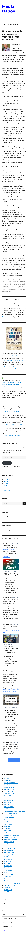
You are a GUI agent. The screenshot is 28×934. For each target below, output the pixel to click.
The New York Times (10, 367)
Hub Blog (6, 820)
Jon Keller (7, 833)
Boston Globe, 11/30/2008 (12, 435)
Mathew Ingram (9, 841)
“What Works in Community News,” (13, 360)
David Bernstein (9, 804)
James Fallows (8, 824)
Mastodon (7, 486)
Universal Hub (8, 889)
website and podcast (15, 356)
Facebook (7, 479)
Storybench (7, 876)
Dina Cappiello (6, 286)
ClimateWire (5, 284)
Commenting (6, 911)
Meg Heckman (8, 850)
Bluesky (6, 481)
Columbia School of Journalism (17, 284)
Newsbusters (8, 859)
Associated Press (6, 283)
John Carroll (7, 831)
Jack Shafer (7, 822)
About (4, 903)
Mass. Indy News (7, 922)
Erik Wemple (8, 809)
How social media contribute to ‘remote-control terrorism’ (12, 35)
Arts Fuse (6, 778)
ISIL (6, 288)
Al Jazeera (22, 281)
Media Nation (8, 8)
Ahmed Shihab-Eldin (14, 281)
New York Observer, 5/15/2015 (13, 424)
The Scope (7, 879)
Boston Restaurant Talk (11, 782)
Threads (6, 483)
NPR (24, 289)
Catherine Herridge (21, 283)
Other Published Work (9, 918)
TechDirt (6, 881)
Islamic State (13, 288)
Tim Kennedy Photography (12, 883)
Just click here (6, 317)
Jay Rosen (7, 826)
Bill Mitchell (7, 780)
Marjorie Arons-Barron (11, 839)
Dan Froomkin (8, 800)
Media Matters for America (12, 848)
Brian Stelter (8, 785)
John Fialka (20, 288)
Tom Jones (7, 887)
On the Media (8, 865)
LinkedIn (6, 488)
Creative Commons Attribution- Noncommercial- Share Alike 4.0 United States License (12, 385)
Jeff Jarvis (7, 828)
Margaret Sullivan (9, 837)
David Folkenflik (9, 806)
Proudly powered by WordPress (18, 931)
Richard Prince (8, 874)
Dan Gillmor (7, 802)
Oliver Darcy (7, 863)
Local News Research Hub (11, 835)
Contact (4, 907)
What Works (7, 892)
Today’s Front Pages (10, 885)
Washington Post (6, 291)
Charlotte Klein (8, 791)
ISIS (9, 288)
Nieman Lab (7, 861)
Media (13, 279)
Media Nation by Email (9, 926)
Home (4, 899)
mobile (12, 289)
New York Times (18, 289)
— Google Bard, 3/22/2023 (10, 411)
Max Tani (7, 844)
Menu (4, 16)
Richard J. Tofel (8, 872)
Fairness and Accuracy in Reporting (14, 811)
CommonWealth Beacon (11, 796)
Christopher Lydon (9, 793)
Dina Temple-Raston (15, 286)
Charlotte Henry (9, 789)
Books (4, 914)
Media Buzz (7, 846)
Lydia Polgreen (6, 289)
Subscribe (7, 463)
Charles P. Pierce (9, 787)
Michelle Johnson (9, 852)
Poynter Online (8, 870)
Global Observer (9, 817)
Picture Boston (8, 868)
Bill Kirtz (13, 283)
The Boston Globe (20, 369)
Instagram (7, 490)
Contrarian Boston (9, 798)
